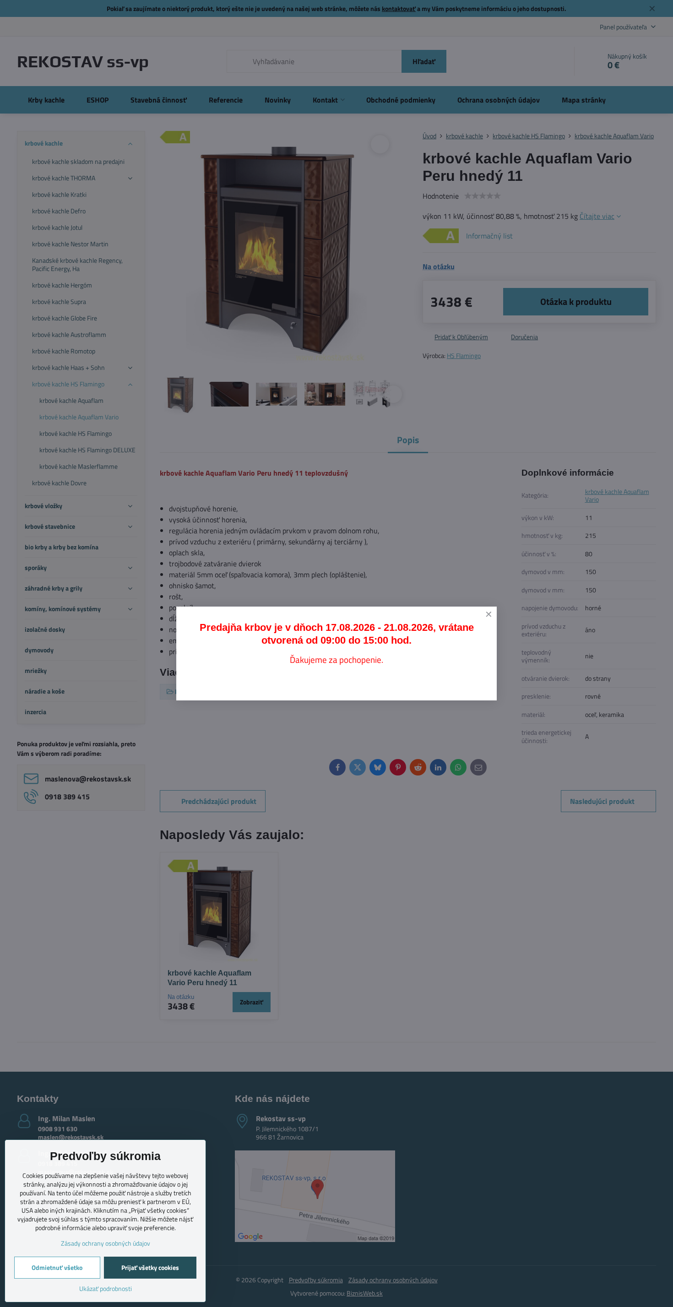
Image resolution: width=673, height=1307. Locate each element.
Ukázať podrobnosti (105, 1288)
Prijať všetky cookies (150, 1267)
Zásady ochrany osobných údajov (105, 1243)
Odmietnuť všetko (57, 1267)
